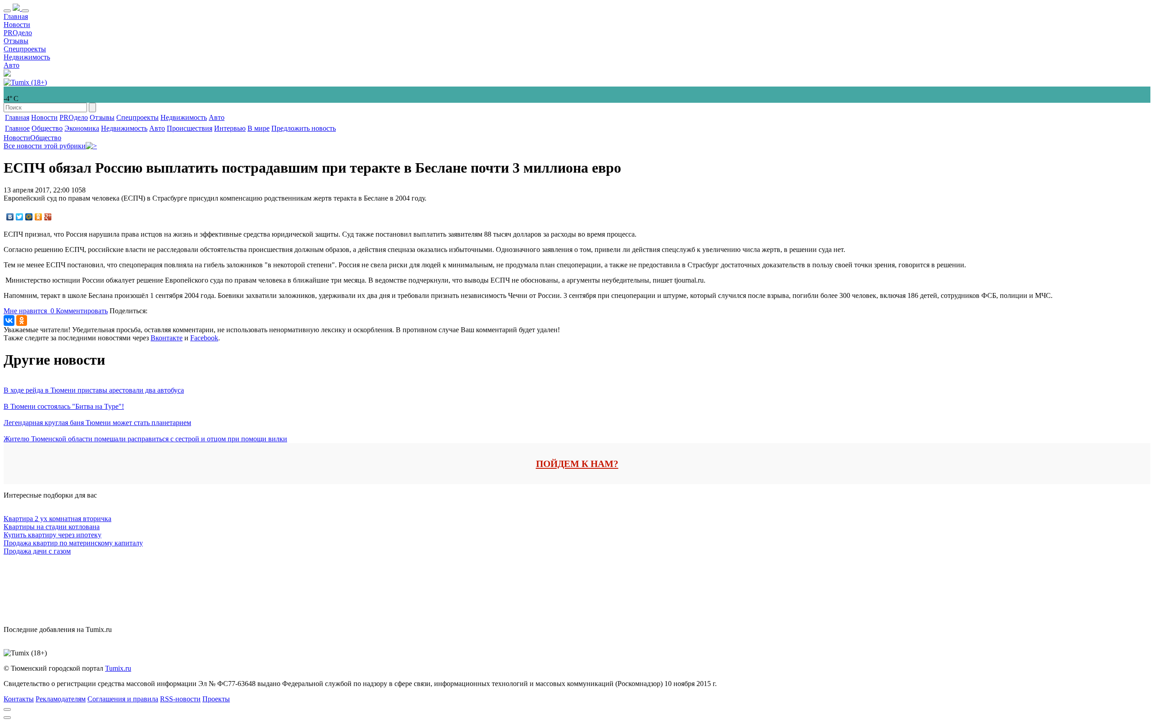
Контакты (19, 699)
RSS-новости (180, 699)
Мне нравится (29, 311)
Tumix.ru (118, 668)
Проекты (216, 699)
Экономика (81, 128)
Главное (17, 128)
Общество (47, 128)
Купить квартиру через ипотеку (52, 535)
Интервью (230, 128)
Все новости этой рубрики (45, 146)
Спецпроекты (25, 49)
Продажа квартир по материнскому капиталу (73, 543)
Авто (11, 65)
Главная (16, 16)
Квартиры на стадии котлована (52, 527)
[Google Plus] (48, 217)
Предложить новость (303, 128)
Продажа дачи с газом (37, 551)
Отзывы (16, 41)
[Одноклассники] (38, 217)
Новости (17, 24)
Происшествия (189, 128)
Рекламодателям (61, 699)
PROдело (18, 33)
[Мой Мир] (29, 217)
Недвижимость (27, 57)
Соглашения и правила (122, 699)
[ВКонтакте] (10, 217)
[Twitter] (19, 217)
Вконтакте (167, 338)
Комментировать (82, 311)
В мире (258, 128)
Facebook (204, 338)
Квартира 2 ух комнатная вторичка (57, 518)
